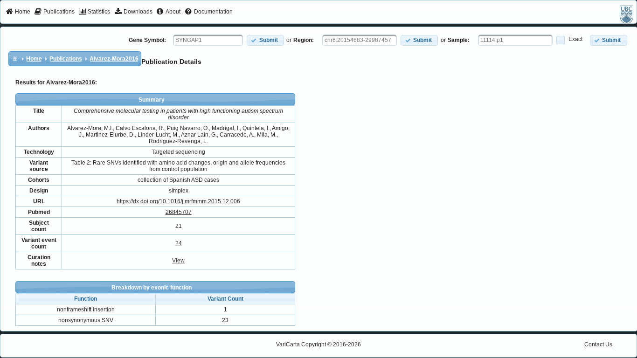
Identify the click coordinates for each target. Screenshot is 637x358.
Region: (303, 40)
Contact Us (598, 344)
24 (178, 243)
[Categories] (15, 58)
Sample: (459, 40)
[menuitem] (18, 12)
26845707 (179, 212)
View (178, 260)
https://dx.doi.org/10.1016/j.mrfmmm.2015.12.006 (178, 201)
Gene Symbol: (147, 40)
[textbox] (208, 40)
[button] (265, 40)
